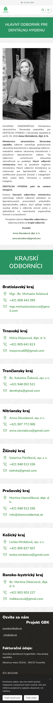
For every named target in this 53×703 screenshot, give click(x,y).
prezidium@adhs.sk (12, 628)
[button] (42, 9)
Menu (48, 9)
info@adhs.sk (10, 635)
